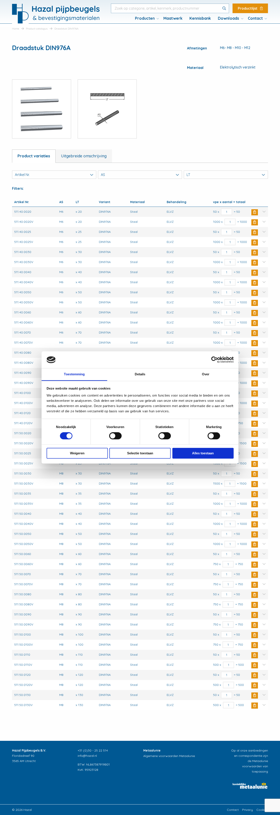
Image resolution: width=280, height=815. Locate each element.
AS (103, 174)
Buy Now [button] (254, 212)
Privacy (247, 809)
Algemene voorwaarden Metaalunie (169, 756)
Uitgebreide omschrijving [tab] (84, 155)
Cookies (262, 809)
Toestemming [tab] (74, 374)
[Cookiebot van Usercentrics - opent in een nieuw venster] (214, 360)
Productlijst (248, 8)
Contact (255, 18)
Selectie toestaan (140, 453)
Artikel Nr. (22, 174)
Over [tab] (205, 374)
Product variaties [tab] (34, 155)
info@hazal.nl (87, 756)
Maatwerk (172, 18)
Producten (145, 18)
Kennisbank (200, 18)
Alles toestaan (203, 453)
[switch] (115, 435)
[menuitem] (145, 18)
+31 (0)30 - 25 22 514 (93, 750)
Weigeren (77, 453)
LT (188, 174)
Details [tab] (140, 374)
